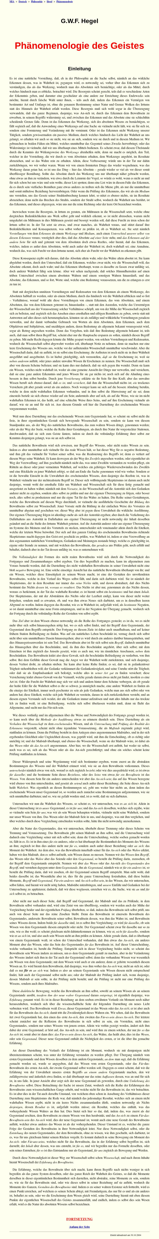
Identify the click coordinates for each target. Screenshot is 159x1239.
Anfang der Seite (79, 1227)
